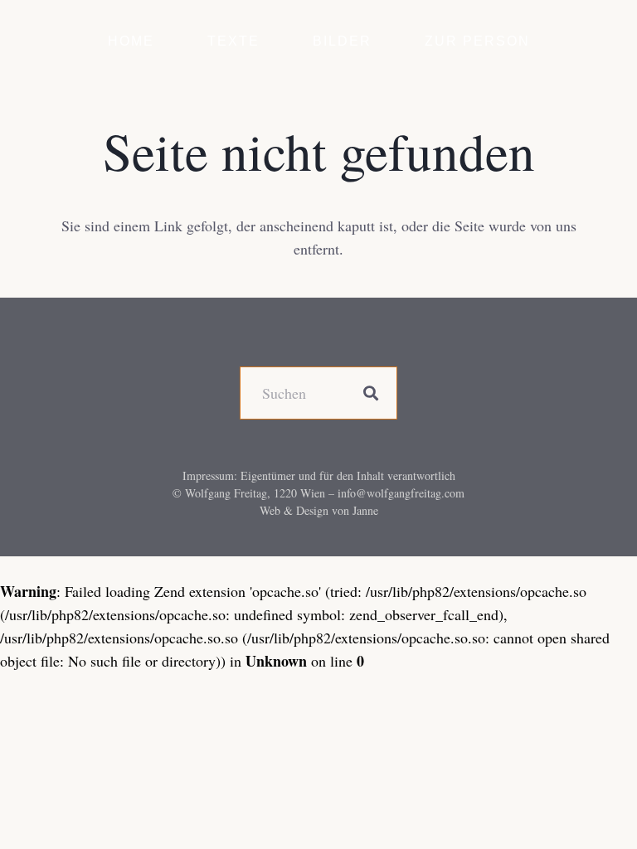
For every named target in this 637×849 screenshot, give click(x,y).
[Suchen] (370, 393)
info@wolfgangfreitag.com (401, 493)
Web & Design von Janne (319, 510)
